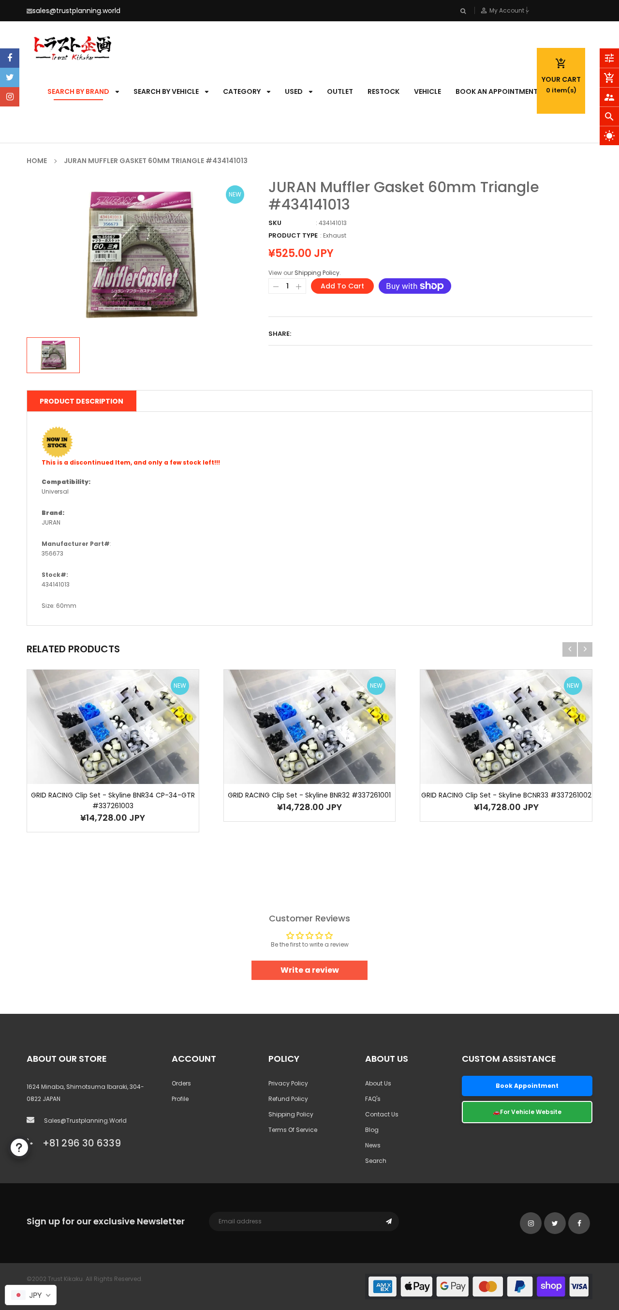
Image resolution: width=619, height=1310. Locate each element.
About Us (378, 1083)
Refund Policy (288, 1099)
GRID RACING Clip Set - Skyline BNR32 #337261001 (309, 795)
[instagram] (9, 96)
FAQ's (373, 1099)
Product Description (81, 401)
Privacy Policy (288, 1083)
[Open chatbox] (19, 1147)
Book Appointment (527, 1086)
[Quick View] (127, 757)
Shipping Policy (317, 273)
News (373, 1145)
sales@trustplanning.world (76, 10)
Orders (181, 1083)
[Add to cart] (98, 757)
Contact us (381, 1114)
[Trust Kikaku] (478, 1286)
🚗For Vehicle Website (527, 1112)
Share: (279, 333)
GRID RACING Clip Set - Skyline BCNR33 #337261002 (506, 795)
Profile (180, 1099)
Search (375, 1161)
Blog (372, 1130)
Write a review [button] (309, 970)
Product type (293, 235)
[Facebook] (9, 58)
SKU (274, 222)
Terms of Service (292, 1130)
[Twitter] (9, 77)
